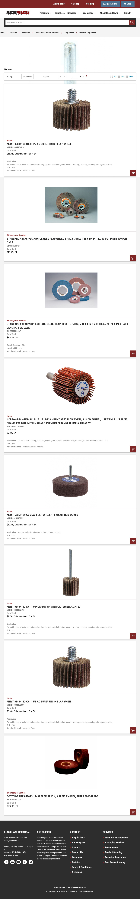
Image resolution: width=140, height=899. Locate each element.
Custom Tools (59, 3)
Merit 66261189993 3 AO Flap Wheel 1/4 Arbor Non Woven (42, 515)
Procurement (111, 847)
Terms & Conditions (81, 867)
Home (2, 33)
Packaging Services (114, 842)
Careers (76, 847)
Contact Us (77, 852)
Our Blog (90, 3)
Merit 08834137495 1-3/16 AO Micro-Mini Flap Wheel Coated (43, 606)
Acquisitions (78, 837)
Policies (76, 862)
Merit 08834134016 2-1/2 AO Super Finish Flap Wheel (39, 144)
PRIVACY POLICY (79, 887)
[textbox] (70, 22)
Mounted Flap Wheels (87, 33)
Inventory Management (116, 837)
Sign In (127, 13)
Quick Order (112, 3)
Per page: (46, 76)
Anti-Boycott (78, 842)
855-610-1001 (18, 852)
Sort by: (10, 76)
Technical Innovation (115, 857)
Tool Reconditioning (115, 862)
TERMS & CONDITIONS (63, 887)
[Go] (132, 22)
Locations (77, 857)
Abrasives (26, 33)
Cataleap (75, 3)
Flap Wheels (69, 33)
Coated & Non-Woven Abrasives (47, 33)
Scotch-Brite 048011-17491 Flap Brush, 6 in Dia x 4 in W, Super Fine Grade (52, 796)
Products (13, 33)
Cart (129, 3)
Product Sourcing (113, 852)
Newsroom (77, 872)
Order (133, 173)
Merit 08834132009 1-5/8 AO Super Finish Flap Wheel (39, 701)
